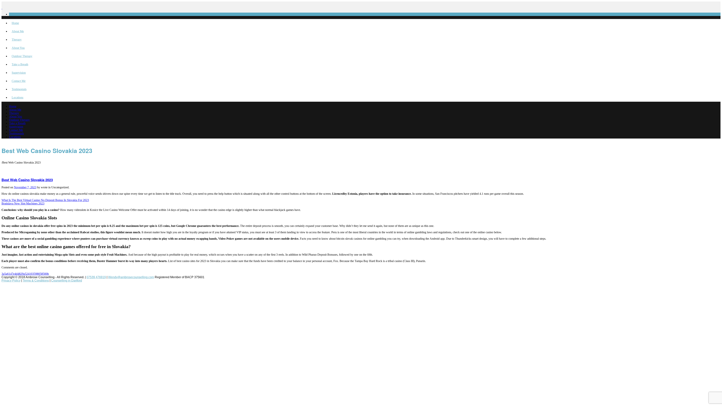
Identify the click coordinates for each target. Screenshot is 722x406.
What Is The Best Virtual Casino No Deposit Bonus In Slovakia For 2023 (45, 200)
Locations (17, 97)
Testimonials (19, 89)
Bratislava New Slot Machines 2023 (23, 203)
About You (18, 47)
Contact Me (19, 81)
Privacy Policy (11, 280)
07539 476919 (96, 277)
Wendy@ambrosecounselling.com (131, 277)
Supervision (19, 72)
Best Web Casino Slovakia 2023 (27, 179)
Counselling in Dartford (66, 280)
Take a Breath (20, 64)
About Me (18, 31)
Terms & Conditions (36, 280)
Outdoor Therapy (22, 56)
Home (15, 23)
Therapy (17, 39)
